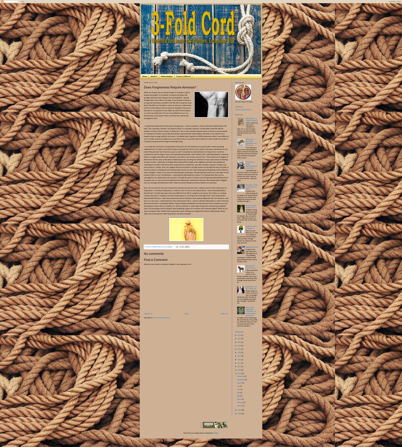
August (239, 383)
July (238, 386)
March (239, 399)
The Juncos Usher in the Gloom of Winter (252, 187)
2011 (239, 410)
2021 (239, 342)
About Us (154, 76)
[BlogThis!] (183, 247)
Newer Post (148, 314)
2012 (239, 373)
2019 (239, 349)
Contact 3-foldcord (183, 76)
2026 (239, 335)
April (238, 396)
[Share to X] (185, 247)
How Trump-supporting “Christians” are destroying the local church (251, 311)
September (241, 380)
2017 (239, 356)
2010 (239, 414)
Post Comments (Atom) (161, 318)
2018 (239, 353)
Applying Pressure (252, 247)
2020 (239, 346)
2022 (239, 339)
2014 (239, 366)
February (240, 402)
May (238, 393)
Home (144, 76)
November (241, 376)
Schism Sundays (167, 76)
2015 (239, 363)
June (238, 389)
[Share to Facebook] (187, 247)
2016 (239, 360)
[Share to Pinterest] (188, 247)
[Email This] (181, 247)
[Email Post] (176, 247)
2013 (239, 370)
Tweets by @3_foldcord (243, 110)
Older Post (224, 314)
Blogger (215, 433)
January (239, 406)
